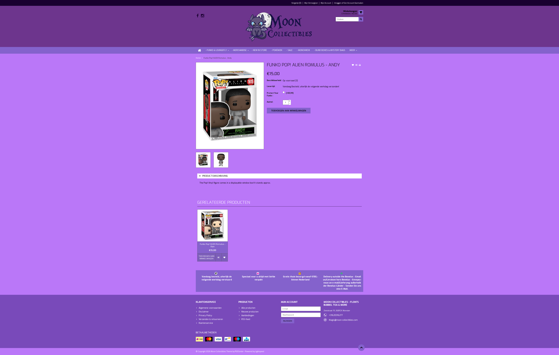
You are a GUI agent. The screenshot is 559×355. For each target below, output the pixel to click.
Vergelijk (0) (296, 3)
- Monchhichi (303, 50)
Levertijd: (271, 86)
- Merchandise (239, 50)
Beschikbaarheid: (274, 80)
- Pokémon (276, 50)
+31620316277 (336, 315)
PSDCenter (239, 351)
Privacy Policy (205, 315)
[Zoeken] (361, 19)
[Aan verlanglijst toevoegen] (353, 65)
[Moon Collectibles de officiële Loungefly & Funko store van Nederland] (279, 26)
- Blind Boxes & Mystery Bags (329, 50)
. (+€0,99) (289, 93)
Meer (352, 50)
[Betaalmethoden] (199, 339)
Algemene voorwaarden (210, 308)
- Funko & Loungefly (216, 50)
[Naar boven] (361, 347)
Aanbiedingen (247, 315)
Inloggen (338, 3)
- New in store (259, 50)
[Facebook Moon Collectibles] (197, 16)
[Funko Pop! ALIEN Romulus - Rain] (212, 225)
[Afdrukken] (360, 65)
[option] (203, 160)
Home (198, 58)
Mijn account (326, 3)
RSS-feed (245, 319)
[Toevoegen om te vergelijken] (356, 65)
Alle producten (248, 308)
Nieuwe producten (250, 311)
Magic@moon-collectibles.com (343, 320)
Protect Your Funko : (272, 94)
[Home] (199, 50)
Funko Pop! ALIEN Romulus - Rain (212, 245)
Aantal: (270, 102)
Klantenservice (206, 323)
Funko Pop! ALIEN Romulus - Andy (217, 58)
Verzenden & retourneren (211, 319)
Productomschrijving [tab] (215, 175)
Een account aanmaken (353, 3)
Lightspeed (259, 351)
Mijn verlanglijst (311, 3)
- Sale (289, 50)
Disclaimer (204, 311)
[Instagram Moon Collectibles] (202, 16)
